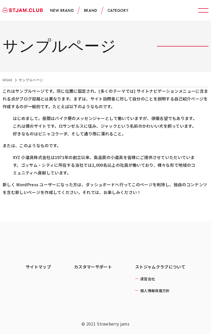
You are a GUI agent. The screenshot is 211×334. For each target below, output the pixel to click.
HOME (7, 80)
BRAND (90, 10)
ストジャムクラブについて (160, 267)
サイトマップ (38, 267)
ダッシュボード (100, 184)
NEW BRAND (62, 10)
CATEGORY (118, 10)
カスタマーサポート (93, 267)
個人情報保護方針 (155, 290)
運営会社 (147, 278)
